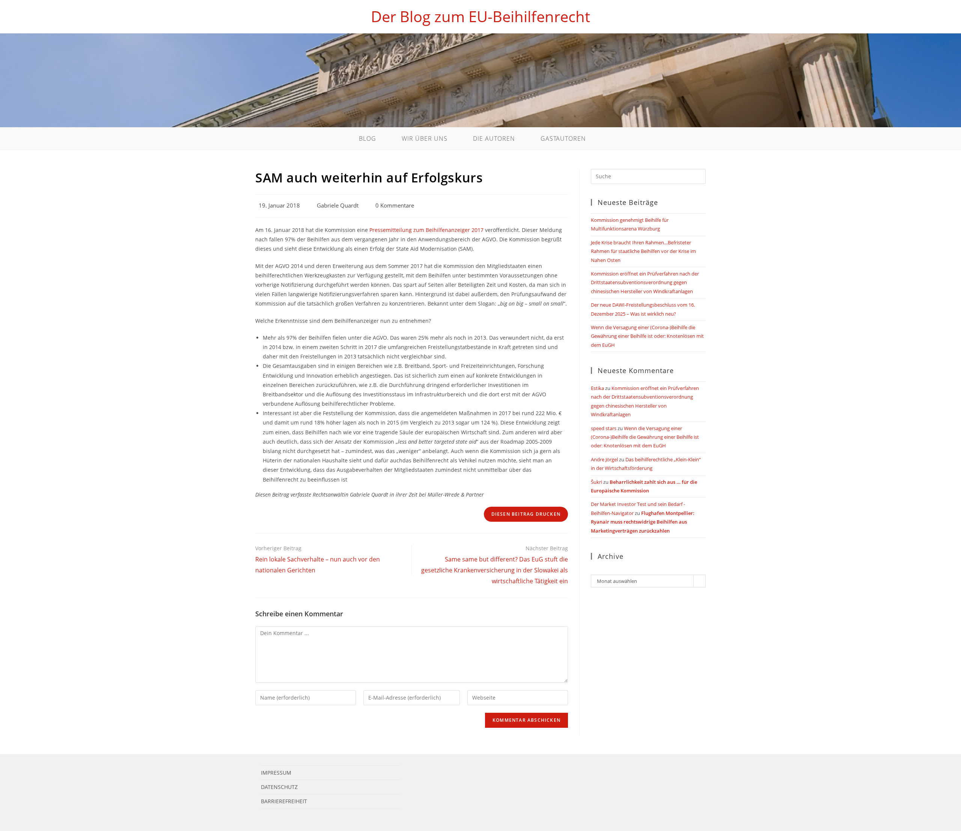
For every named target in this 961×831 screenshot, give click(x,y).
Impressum (276, 772)
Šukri (596, 482)
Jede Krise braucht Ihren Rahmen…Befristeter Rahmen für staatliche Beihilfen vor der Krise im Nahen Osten (643, 251)
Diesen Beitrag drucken (525, 514)
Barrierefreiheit (284, 801)
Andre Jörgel (604, 459)
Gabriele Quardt (337, 205)
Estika (597, 388)
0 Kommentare (394, 205)
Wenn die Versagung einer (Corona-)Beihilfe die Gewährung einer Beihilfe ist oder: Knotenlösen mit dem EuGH (647, 336)
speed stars (603, 428)
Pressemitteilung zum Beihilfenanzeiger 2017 (426, 229)
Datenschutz (279, 786)
